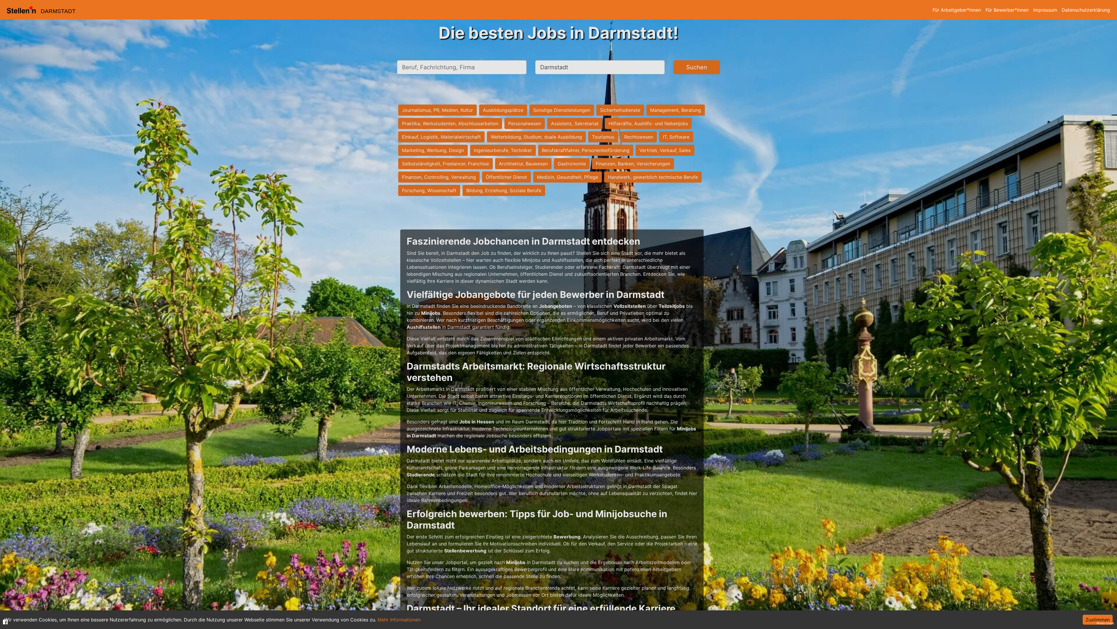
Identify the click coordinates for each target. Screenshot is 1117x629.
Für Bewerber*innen (1007, 10)
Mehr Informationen (399, 620)
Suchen (696, 67)
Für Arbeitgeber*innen (957, 10)
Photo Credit (1105, 623)
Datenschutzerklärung (1086, 10)
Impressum (1045, 10)
